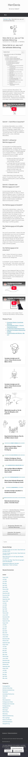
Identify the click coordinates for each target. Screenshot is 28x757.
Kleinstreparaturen (6, 700)
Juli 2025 (4, 603)
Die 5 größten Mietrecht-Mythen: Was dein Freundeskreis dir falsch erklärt (15, 78)
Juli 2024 (4, 624)
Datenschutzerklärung (17, 748)
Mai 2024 (5, 628)
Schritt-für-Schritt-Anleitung (19, 517)
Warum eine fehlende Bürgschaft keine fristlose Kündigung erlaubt (16, 80)
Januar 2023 (5, 658)
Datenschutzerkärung (12, 733)
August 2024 (5, 623)
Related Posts (10, 64)
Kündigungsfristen (6, 512)
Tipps (4, 518)
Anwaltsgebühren (6, 686)
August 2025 (5, 601)
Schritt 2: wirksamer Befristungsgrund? (13, 58)
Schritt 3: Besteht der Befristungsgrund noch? (14, 59)
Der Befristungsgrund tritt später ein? (13, 62)
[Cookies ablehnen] (26, 750)
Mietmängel (5, 709)
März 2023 (5, 654)
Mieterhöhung (5, 707)
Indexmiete (5, 696)
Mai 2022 (5, 674)
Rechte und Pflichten (7, 719)
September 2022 (6, 666)
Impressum (4, 733)
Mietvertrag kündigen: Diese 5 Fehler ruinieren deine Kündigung (16, 74)
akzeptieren (8, 751)
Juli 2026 (4, 579)
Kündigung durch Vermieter (14, 511)
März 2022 (5, 678)
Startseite (5, 19)
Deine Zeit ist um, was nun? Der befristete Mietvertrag (12, 55)
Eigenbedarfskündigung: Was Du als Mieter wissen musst (15, 72)
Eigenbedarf (5, 692)
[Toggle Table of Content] (22, 52)
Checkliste (5, 515)
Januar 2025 (5, 615)
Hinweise (21, 515)
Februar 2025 (5, 613)
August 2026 (5, 577)
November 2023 (6, 638)
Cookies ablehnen (18, 751)
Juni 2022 (5, 672)
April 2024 (5, 630)
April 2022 (5, 676)
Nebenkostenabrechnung (8, 715)
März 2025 (5, 611)
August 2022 (5, 668)
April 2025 (5, 609)
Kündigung (5, 517)
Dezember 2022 (6, 660)
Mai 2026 (5, 583)
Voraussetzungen (14, 518)
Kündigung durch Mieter (8, 702)
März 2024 (5, 632)
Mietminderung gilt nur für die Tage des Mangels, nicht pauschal (16, 70)
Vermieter (8, 518)
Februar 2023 (5, 656)
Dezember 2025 (6, 593)
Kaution (4, 698)
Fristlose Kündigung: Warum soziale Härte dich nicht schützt (16, 76)
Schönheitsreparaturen (7, 721)
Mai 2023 (5, 650)
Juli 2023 (4, 646)
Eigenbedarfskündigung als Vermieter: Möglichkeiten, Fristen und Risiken (11, 564)
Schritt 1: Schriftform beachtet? (11, 57)
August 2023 (5, 644)
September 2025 (6, 599)
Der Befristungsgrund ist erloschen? (13, 63)
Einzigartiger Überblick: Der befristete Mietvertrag (14, 526)
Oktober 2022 (5, 664)
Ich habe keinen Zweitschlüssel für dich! (15, 328)
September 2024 (6, 621)
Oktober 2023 (5, 640)
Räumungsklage (6, 717)
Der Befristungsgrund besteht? (12, 61)
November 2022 (6, 662)
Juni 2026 (5, 581)
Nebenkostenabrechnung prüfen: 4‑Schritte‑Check (14, 85)
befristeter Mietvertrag (14, 509)
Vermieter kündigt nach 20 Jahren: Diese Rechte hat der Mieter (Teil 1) (16, 68)
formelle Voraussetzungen (13, 515)
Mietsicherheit (6, 711)
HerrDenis (22, 41)
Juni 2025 (5, 605)
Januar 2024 (5, 636)
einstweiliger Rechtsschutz (8, 694)
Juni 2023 (5, 648)
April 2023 (5, 652)
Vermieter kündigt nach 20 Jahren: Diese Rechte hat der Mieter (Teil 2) (16, 66)
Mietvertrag (13, 512)
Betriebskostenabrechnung (8, 690)
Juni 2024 (5, 627)
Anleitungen (6, 514)
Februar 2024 (5, 634)
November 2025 (6, 595)
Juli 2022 (4, 670)
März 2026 (5, 587)
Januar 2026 (5, 591)
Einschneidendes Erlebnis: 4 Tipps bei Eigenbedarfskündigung (15, 326)
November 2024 (6, 617)
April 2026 (5, 585)
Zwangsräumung (6, 723)
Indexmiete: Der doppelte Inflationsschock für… (14, 533)
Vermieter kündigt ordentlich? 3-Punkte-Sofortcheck (15, 82)
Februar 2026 (5, 589)
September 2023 (6, 642)
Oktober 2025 (5, 597)
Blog (10, 19)
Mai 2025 (5, 607)
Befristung (22, 514)
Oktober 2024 (5, 619)
